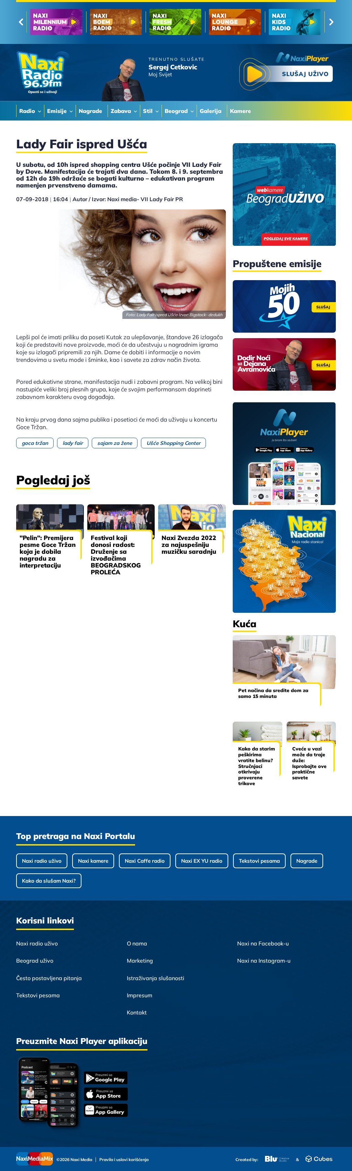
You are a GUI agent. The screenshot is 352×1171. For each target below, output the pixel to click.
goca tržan (35, 443)
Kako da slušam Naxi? (49, 880)
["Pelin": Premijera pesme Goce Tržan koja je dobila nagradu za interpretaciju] (50, 522)
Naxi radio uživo (42, 861)
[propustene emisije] (284, 306)
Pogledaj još (53, 479)
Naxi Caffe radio (145, 861)
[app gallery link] (106, 1111)
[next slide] (331, 22)
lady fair (73, 443)
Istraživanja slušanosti (155, 978)
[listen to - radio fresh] (56, 22)
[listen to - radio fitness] (294, 22)
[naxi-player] (284, 454)
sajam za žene (114, 443)
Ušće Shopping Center (173, 443)
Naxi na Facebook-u (263, 943)
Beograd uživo (34, 960)
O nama (137, 943)
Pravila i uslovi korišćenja (123, 1159)
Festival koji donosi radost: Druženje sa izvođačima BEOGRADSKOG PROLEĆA (116, 555)
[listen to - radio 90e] (235, 22)
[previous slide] (20, 22)
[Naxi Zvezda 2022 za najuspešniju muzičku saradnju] (192, 522)
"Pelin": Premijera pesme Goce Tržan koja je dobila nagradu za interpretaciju (48, 551)
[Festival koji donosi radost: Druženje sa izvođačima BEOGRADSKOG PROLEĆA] (121, 522)
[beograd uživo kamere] (284, 195)
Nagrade (306, 861)
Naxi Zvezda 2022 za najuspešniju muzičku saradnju (189, 544)
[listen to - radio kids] (175, 22)
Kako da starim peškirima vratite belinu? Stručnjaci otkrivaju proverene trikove (256, 766)
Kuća (244, 624)
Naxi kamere (93, 861)
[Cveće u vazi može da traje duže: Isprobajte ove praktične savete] (311, 734)
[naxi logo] (42, 72)
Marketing (140, 960)
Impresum (139, 995)
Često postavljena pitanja (49, 978)
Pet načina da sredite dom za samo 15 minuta (273, 693)
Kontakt (137, 1012)
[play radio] (286, 72)
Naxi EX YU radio (201, 861)
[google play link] (106, 1078)
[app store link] (106, 1095)
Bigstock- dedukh (205, 314)
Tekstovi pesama (259, 861)
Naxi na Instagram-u (263, 960)
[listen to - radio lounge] (115, 22)
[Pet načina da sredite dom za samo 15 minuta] (284, 662)
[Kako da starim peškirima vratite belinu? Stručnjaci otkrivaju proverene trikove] (257, 734)
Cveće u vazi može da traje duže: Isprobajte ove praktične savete (309, 763)
